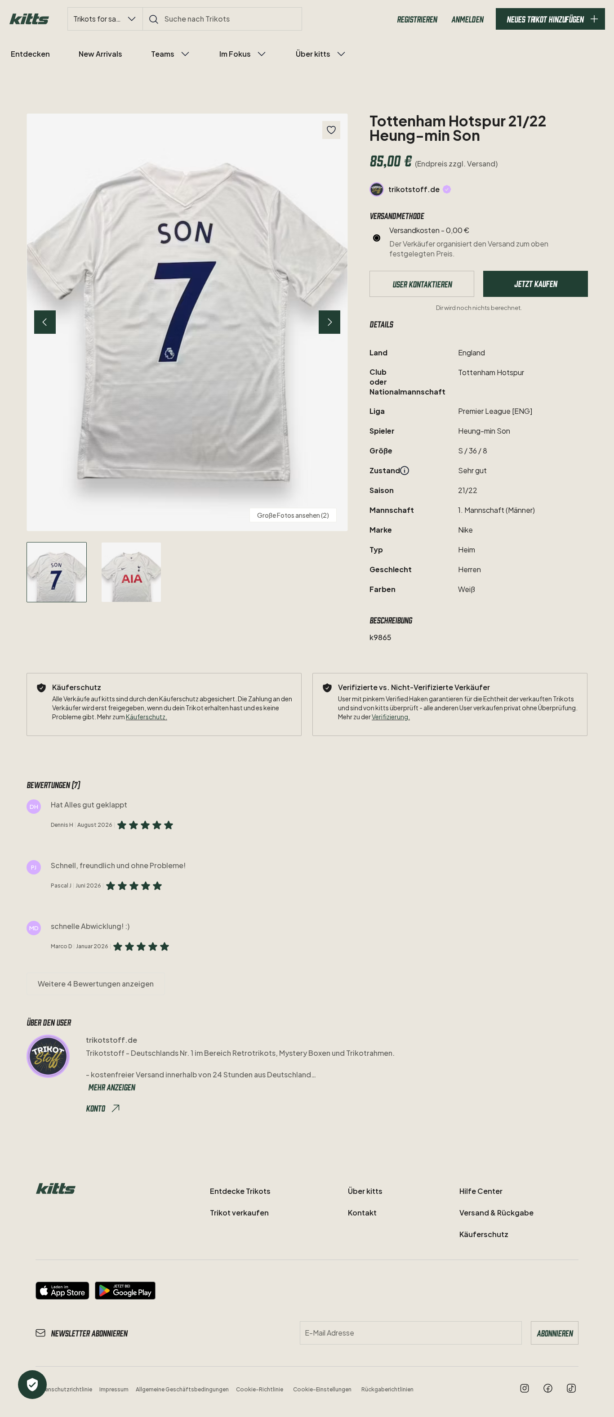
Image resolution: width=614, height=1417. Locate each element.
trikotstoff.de (414, 189)
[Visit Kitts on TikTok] (571, 1388)
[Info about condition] (404, 470)
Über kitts (313, 53)
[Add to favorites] (331, 130)
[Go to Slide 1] (57, 572)
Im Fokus (235, 53)
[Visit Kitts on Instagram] (524, 1388)
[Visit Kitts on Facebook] (548, 1388)
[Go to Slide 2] (131, 572)
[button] (187, 322)
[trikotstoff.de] (376, 189)
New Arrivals (100, 53)
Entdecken (30, 53)
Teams (162, 53)
